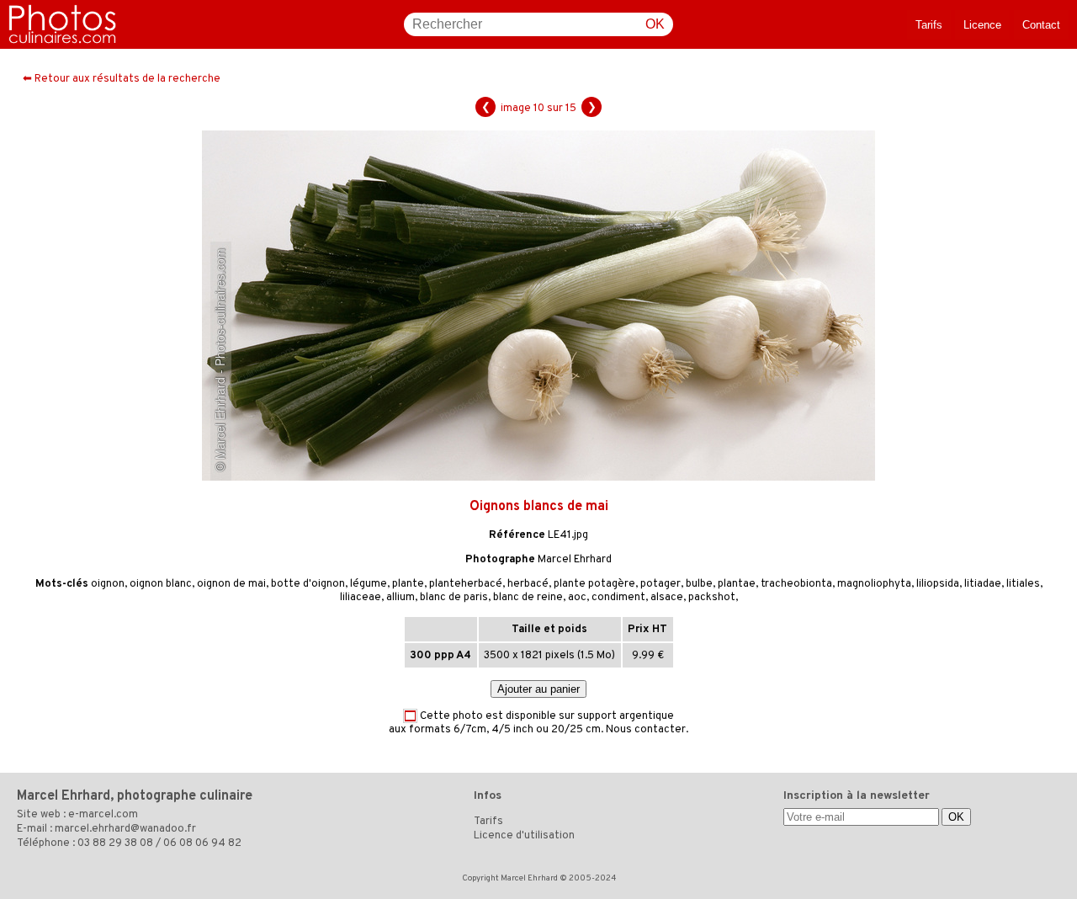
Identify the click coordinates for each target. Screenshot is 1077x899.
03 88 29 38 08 (115, 843)
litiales (1023, 584)
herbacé (528, 584)
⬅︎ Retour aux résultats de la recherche (121, 79)
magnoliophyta (874, 584)
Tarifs (928, 25)
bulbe (699, 584)
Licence (982, 25)
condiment (618, 597)
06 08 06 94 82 (202, 843)
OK (655, 24)
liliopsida (937, 584)
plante (408, 584)
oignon (108, 584)
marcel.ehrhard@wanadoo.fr (125, 829)
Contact (1041, 25)
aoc (577, 597)
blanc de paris (454, 597)
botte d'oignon (308, 584)
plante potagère (594, 584)
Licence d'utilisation (524, 836)
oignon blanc (161, 584)
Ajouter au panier (538, 689)
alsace (666, 597)
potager (660, 584)
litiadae (982, 584)
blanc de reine (528, 597)
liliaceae (360, 597)
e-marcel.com (103, 815)
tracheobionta (796, 584)
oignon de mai (231, 584)
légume (368, 584)
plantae (737, 584)
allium (400, 597)
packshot (711, 597)
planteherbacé (465, 584)
